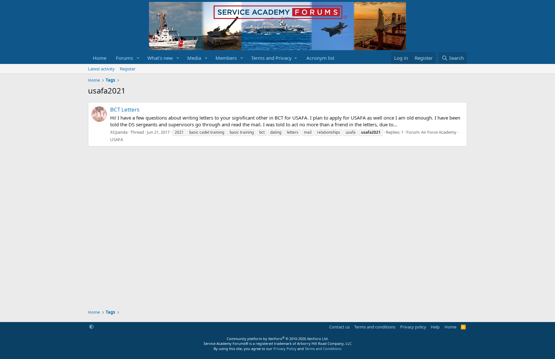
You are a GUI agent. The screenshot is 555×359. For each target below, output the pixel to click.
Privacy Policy (284, 348)
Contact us (339, 327)
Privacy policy (413, 327)
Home (99, 58)
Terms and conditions (374, 327)
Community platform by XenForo (278, 338)
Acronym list (320, 58)
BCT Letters (124, 109)
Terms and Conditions (323, 348)
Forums (124, 58)
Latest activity (101, 69)
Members (226, 58)
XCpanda (119, 132)
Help (435, 327)
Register (128, 69)
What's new (160, 58)
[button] (138, 58)
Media (194, 58)
